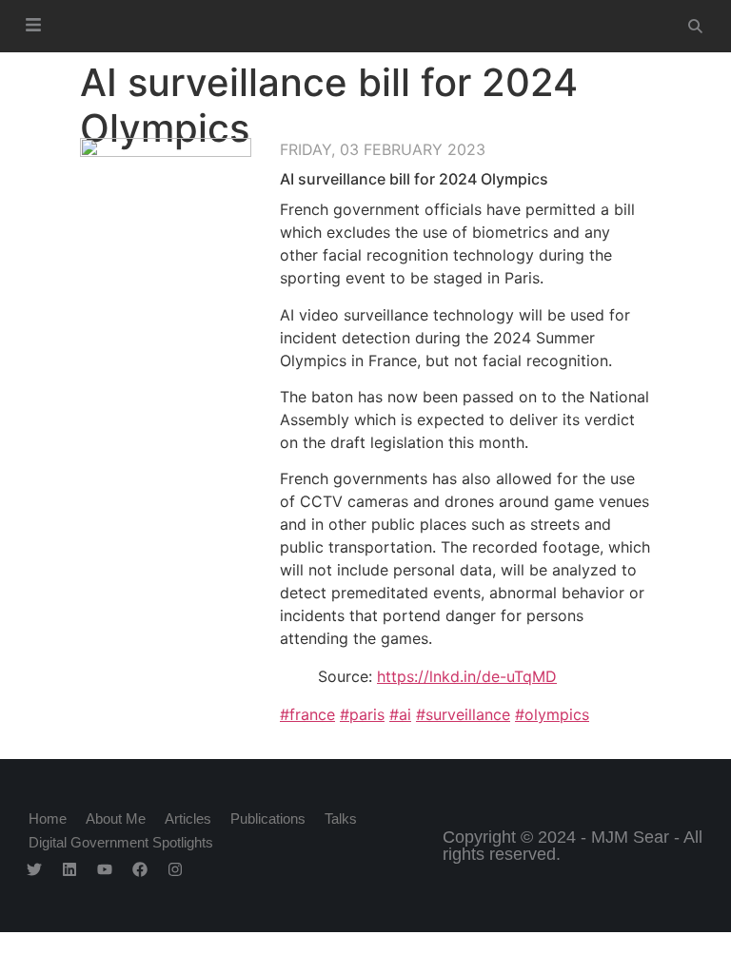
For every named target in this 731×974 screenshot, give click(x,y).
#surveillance (463, 714)
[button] (34, 26)
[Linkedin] (69, 869)
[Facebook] (140, 869)
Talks (341, 818)
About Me (116, 818)
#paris (362, 714)
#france (307, 714)
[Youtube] (104, 869)
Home (48, 818)
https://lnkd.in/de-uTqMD (467, 676)
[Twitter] (34, 869)
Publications (268, 818)
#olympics (552, 714)
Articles (188, 818)
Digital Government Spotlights (121, 842)
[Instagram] (175, 869)
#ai (400, 714)
